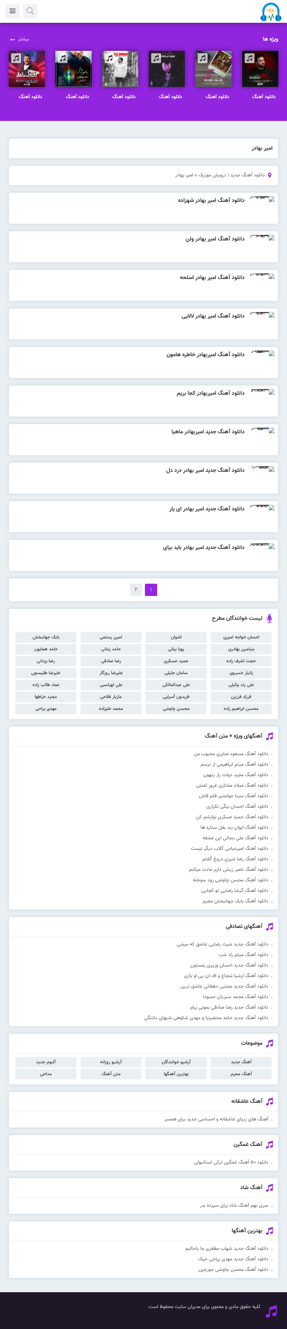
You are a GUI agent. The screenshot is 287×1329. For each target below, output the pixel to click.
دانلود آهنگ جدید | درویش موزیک (231, 175)
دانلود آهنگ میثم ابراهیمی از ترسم (234, 764)
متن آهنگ (111, 1074)
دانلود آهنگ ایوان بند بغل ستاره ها (234, 828)
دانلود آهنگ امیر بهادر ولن (215, 239)
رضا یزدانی (46, 661)
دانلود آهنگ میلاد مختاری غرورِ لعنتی (232, 785)
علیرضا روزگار (111, 673)
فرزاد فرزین (241, 696)
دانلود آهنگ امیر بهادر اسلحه (212, 277)
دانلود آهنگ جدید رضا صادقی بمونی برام (229, 1007)
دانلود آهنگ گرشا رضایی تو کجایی (234, 891)
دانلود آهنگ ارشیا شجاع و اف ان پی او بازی (226, 976)
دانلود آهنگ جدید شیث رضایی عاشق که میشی (222, 944)
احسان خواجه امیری (241, 637)
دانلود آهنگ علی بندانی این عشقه (235, 838)
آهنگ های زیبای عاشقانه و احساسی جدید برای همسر (216, 1119)
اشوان (176, 637)
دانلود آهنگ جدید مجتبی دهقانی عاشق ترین (224, 986)
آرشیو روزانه (111, 1062)
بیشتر (23, 39)
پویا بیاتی (176, 649)
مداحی (46, 1074)
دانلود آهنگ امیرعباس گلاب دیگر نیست (229, 849)
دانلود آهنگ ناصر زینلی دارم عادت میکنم (228, 870)
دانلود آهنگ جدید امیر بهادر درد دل (205, 470)
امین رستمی (111, 637)
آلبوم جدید (46, 1062)
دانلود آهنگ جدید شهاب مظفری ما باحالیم (226, 1249)
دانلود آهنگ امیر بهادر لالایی (213, 316)
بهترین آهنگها (176, 1074)
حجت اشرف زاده (241, 661)
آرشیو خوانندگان (176, 1062)
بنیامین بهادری (241, 649)
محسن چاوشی (176, 708)
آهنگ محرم (241, 1074)
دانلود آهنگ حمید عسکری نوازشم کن (232, 817)
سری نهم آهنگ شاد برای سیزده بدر (234, 1205)
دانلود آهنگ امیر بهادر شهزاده (211, 200)
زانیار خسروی (241, 673)
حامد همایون (46, 649)
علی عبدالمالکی (176, 685)
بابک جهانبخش (46, 637)
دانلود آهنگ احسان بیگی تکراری (237, 807)
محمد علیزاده (111, 708)
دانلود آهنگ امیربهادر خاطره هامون (206, 355)
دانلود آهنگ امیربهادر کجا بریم (211, 393)
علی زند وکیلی (241, 685)
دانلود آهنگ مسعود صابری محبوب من (231, 754)
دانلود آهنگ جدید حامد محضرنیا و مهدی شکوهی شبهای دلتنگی (206, 1018)
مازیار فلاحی (111, 696)
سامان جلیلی (176, 673)
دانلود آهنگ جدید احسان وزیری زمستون (229, 965)
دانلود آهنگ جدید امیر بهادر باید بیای (204, 547)
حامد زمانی (111, 649)
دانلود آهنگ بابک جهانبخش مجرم (235, 901)
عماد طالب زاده (46, 685)
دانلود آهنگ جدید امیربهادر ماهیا (208, 432)
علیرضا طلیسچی (46, 673)
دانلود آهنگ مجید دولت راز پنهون (235, 775)
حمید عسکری (176, 661)
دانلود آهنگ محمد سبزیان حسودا (235, 997)
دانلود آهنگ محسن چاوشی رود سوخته (230, 880)
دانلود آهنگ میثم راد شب (243, 955)
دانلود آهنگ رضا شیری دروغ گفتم (235, 859)
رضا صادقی (111, 661)
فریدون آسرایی (176, 696)
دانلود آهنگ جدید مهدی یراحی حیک (233, 1259)
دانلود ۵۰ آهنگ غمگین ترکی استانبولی (231, 1162)
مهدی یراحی (46, 708)
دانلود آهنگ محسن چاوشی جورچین (233, 1270)
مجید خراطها (46, 696)
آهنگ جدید (241, 1062)
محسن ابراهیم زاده (241, 708)
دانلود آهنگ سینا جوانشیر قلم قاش (233, 796)
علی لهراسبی (111, 685)
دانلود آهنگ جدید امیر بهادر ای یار (207, 509)
